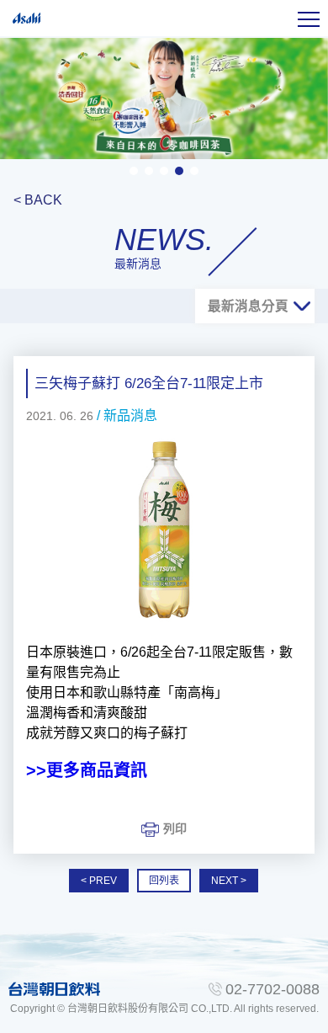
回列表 (164, 881)
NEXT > (228, 881)
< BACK (37, 200)
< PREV (99, 881)
